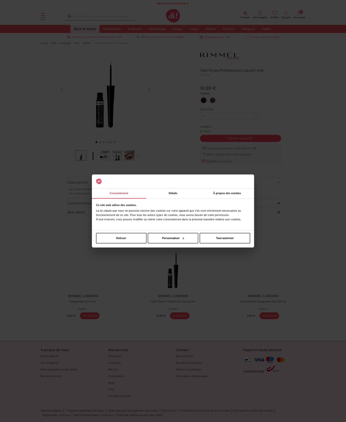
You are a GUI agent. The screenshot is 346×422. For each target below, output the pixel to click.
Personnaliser (171, 238)
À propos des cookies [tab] (227, 193)
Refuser (121, 238)
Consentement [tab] (119, 193)
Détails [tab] (173, 193)
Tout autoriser (225, 238)
